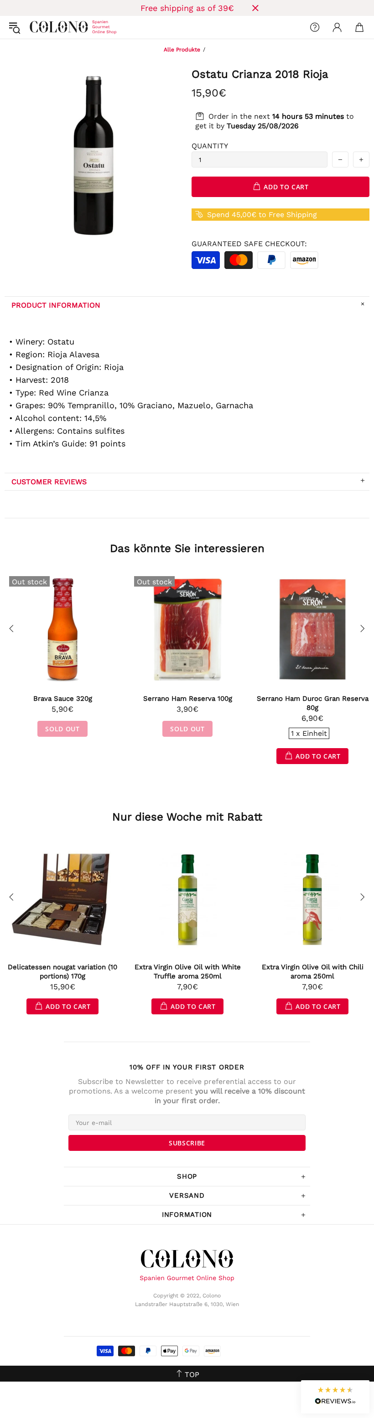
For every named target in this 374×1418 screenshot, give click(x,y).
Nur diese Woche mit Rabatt (187, 816)
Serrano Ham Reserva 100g (187, 698)
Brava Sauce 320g (62, 698)
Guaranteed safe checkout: (249, 243)
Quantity (210, 146)
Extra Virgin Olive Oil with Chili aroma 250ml (313, 971)
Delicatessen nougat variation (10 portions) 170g (62, 971)
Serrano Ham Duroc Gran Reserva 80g (313, 703)
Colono (37, 27)
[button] (335, 1396)
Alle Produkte (182, 49)
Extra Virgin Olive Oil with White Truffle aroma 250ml (188, 971)
